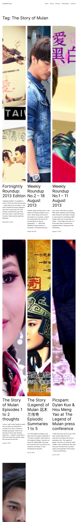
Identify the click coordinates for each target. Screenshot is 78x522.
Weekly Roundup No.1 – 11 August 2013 (60, 196)
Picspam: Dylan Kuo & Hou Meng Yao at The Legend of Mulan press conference (63, 414)
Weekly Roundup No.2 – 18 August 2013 (36, 196)
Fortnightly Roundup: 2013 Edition (14, 191)
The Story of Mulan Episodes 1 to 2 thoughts (12, 409)
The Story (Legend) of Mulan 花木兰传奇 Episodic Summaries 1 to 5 (38, 414)
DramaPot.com (7, 3)
